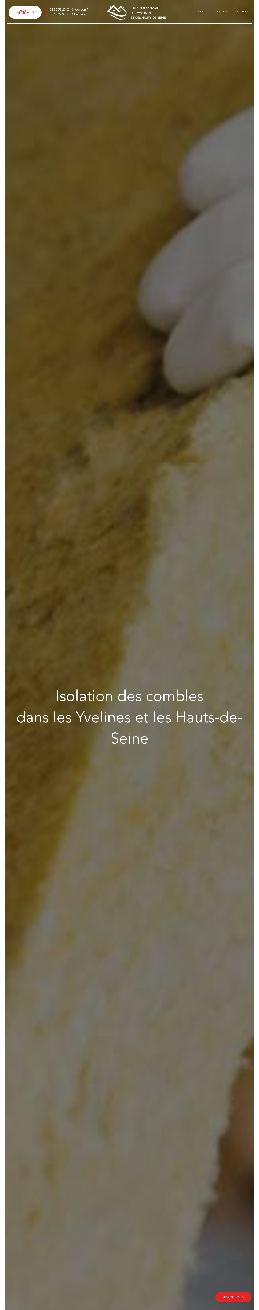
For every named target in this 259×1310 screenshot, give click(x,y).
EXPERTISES (223, 12)
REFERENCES (241, 12)
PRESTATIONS (200, 12)
